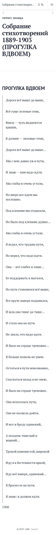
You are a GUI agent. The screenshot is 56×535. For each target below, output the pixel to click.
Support (34, 529)
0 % (41, 4)
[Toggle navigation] (52, 4)
